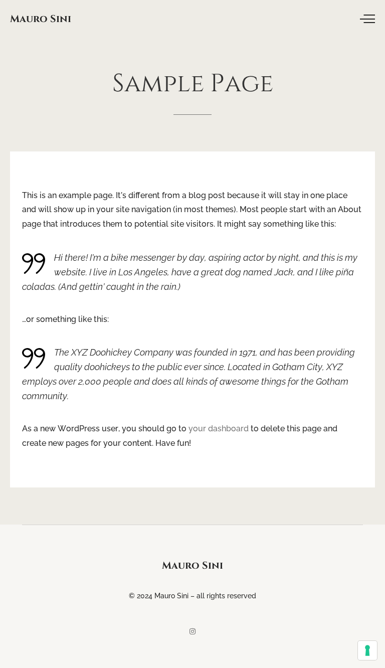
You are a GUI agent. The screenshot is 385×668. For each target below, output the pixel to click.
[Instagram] (192, 631)
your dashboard (218, 428)
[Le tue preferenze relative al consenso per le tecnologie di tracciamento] (367, 650)
